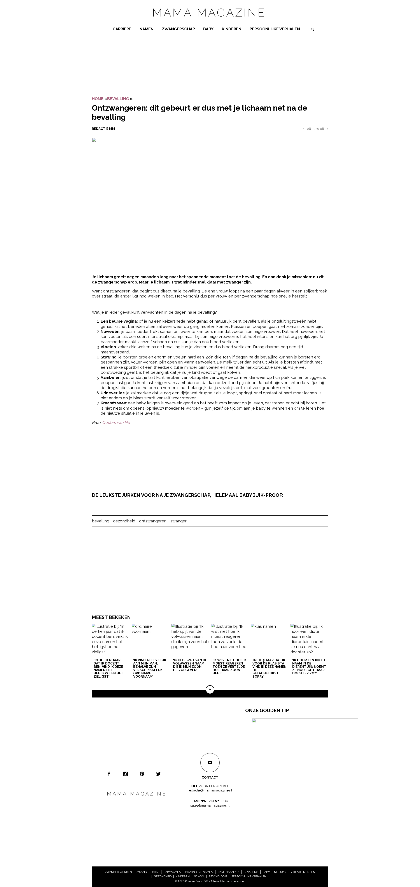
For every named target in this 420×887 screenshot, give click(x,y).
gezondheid (124, 521)
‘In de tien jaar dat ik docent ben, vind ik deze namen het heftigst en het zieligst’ (108, 668)
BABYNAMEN (172, 872)
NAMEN (147, 29)
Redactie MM (103, 129)
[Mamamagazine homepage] (210, 20)
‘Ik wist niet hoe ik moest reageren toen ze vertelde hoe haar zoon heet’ (230, 667)
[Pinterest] (142, 774)
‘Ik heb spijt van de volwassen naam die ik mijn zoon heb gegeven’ (190, 665)
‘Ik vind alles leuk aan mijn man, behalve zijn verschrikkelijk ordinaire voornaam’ (149, 668)
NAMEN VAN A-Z (228, 872)
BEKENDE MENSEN (302, 872)
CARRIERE (122, 29)
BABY (208, 29)
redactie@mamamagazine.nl (210, 790)
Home (97, 98)
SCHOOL (199, 876)
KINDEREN (231, 29)
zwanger (178, 521)
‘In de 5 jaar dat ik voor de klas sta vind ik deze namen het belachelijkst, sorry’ (269, 668)
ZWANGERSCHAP (178, 29)
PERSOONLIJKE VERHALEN (275, 29)
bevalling (100, 521)
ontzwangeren (152, 521)
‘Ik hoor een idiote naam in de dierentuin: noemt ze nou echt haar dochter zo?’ (309, 667)
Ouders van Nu (116, 422)
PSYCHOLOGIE (218, 876)
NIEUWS (279, 872)
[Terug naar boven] (210, 689)
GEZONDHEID (163, 876)
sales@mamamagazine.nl (209, 805)
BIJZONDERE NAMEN (199, 872)
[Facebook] (109, 774)
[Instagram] (125, 774)
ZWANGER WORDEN (118, 872)
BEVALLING (118, 98)
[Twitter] (158, 774)
